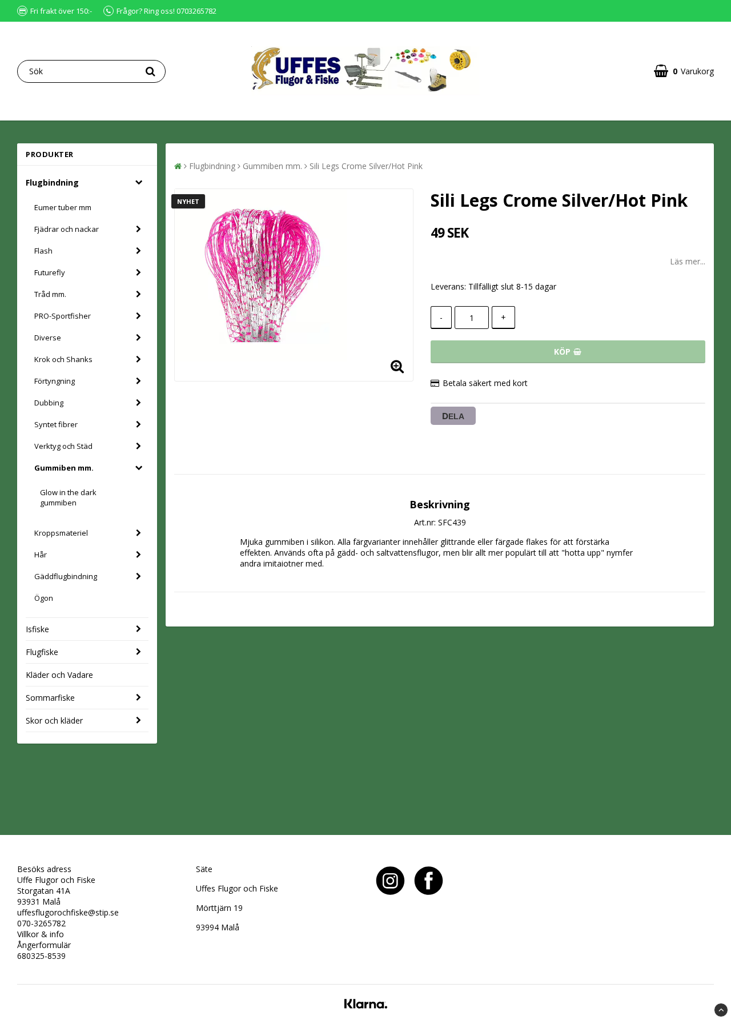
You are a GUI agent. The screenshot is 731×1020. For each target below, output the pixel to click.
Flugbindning (52, 182)
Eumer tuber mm (62, 207)
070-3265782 (41, 923)
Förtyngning (54, 381)
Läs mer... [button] (687, 261)
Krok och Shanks (63, 359)
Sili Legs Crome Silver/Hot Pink (366, 165)
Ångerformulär (44, 944)
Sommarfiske (50, 697)
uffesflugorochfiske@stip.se (68, 912)
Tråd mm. (50, 294)
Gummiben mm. (64, 468)
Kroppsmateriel (61, 533)
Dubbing (48, 402)
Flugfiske (42, 651)
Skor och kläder (54, 720)
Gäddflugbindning (65, 576)
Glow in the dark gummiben (68, 497)
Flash (43, 251)
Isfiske (37, 629)
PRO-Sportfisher (62, 316)
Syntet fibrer (56, 424)
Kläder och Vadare (59, 674)
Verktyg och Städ (63, 446)
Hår (40, 554)
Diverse (47, 337)
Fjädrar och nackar (66, 229)
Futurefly (49, 272)
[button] (684, 71)
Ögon (43, 598)
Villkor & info (40, 934)
